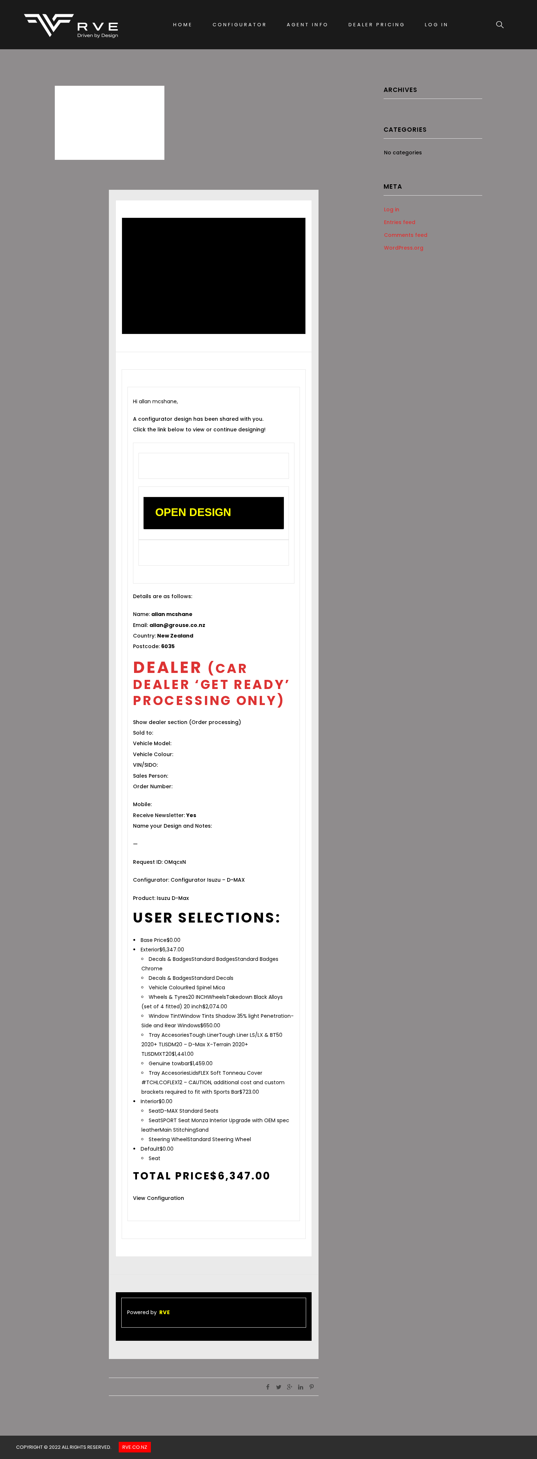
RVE (164, 1312)
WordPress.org (403, 247)
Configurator (240, 24)
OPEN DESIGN (193, 512)
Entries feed (399, 222)
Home (183, 24)
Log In (437, 24)
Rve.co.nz (134, 1447)
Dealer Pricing (377, 24)
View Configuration (158, 1198)
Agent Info (307, 24)
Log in (391, 209)
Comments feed (405, 235)
